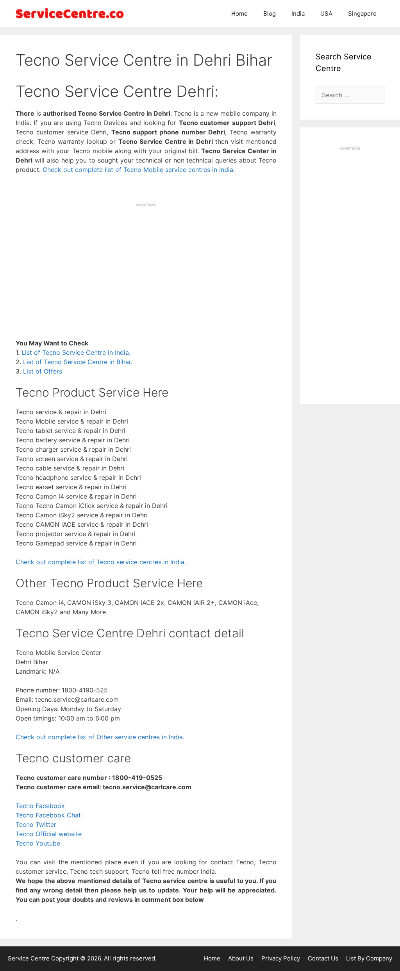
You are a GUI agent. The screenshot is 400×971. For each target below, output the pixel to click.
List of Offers (42, 371)
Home (239, 13)
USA (326, 13)
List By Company (369, 958)
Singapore (362, 13)
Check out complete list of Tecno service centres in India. (101, 562)
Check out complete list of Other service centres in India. (100, 737)
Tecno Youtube (38, 843)
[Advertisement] (146, 262)
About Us (241, 958)
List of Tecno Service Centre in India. (75, 352)
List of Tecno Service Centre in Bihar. (77, 362)
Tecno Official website (49, 834)
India (298, 13)
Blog (269, 13)
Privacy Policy (280, 958)
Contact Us (323, 958)
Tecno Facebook (40, 806)
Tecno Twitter (36, 824)
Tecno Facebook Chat (48, 815)
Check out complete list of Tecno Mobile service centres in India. (139, 169)
